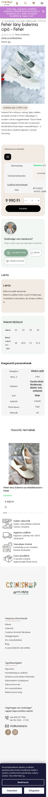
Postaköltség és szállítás (16, 673)
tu (24, 775)
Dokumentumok (12, 684)
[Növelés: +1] (38, 200)
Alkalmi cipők (37, 371)
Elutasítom (12, 790)
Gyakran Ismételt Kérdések (17, 632)
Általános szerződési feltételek (19, 676)
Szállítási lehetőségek (17, 184)
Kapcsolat (9, 669)
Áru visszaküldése (13, 640)
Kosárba (23, 208)
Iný (9, 42)
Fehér (37, 395)
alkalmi (33, 387)
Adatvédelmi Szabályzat (17, 680)
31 (5, 507)
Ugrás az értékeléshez (11, 38)
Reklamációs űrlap (13, 692)
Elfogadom (34, 790)
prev (3, 457)
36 (7, 156)
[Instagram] (15, 732)
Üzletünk (9, 628)
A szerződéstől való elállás (17, 648)
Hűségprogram (12, 636)
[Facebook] (8, 732)
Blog (7, 644)
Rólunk (8, 624)
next (43, 457)
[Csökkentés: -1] (26, 200)
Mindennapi (36, 384)
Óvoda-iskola (36, 381)
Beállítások (23, 782)
